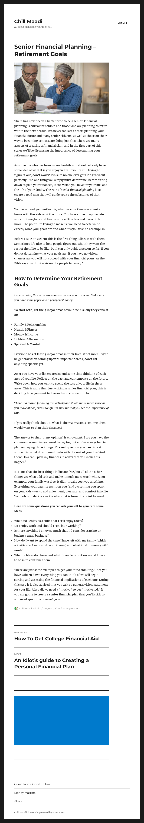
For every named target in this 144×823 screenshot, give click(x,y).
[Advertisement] (62, 720)
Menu (122, 23)
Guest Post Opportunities (32, 784)
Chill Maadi (28, 21)
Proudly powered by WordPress (47, 812)
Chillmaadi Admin (29, 608)
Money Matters (71, 608)
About (18, 801)
